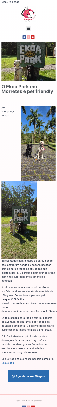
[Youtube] (32, 37)
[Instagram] (28, 37)
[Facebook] (24, 37)
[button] (28, 28)
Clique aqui (7, 362)
